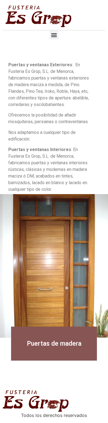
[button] (54, 34)
